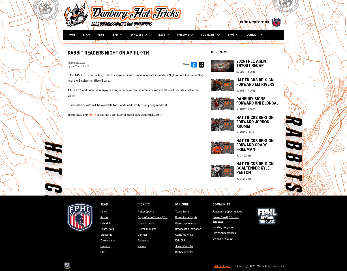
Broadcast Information (188, 228)
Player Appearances (224, 232)
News (103, 211)
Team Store (182, 211)
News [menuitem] (101, 34)
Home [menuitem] (72, 34)
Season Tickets (146, 223)
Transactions (107, 240)
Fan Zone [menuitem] (185, 35)
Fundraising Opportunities (227, 211)
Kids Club (180, 240)
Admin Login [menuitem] (222, 266)
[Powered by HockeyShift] (66, 265)
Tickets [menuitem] (162, 35)
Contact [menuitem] (255, 35)
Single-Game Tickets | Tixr (153, 217)
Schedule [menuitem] (139, 35)
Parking (142, 246)
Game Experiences (186, 223)
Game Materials (184, 234)
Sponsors (143, 240)
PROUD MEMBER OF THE (260, 22)
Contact (142, 234)
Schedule (105, 223)
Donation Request (223, 238)
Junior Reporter (184, 246)
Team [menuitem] (117, 35)
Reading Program (223, 227)
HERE (92, 114)
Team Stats (107, 228)
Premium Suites (147, 228)
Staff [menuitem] (86, 34)
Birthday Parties (184, 252)
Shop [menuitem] (233, 35)
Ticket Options (146, 211)
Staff (103, 252)
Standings (106, 234)
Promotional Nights (186, 217)
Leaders (105, 246)
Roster (104, 217)
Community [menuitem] (211, 35)
